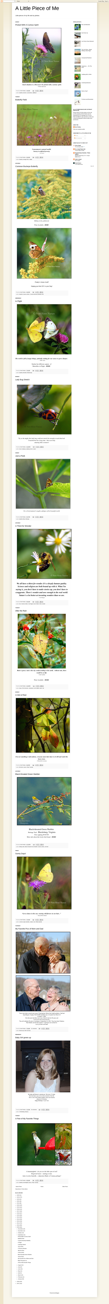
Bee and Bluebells (85, 24)
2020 (18, 1205)
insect (20, 448)
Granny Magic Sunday (79, 150)
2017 (18, 1211)
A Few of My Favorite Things (27, 1119)
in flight (30, 159)
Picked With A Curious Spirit (26, 25)
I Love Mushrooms (79, 164)
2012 (18, 1221)
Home (42, 1186)
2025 (18, 1195)
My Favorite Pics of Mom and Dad (29, 929)
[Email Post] (33, 90)
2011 (18, 1223)
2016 (18, 1213)
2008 (18, 1281)
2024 (18, 1197)
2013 (18, 1219)
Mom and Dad (27, 1030)
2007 (18, 1283)
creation (31, 921)
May (19, 1271)
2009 (18, 1227)
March (19, 1275)
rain (43, 688)
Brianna (26, 1111)
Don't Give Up (84, 33)
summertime (29, 92)
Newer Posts (19, 1186)
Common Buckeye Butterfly (26, 166)
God (34, 921)
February (20, 1277)
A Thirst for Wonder (23, 526)
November (20, 1230)
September (20, 1234)
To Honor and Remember (87, 99)
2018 (18, 1209)
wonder (43, 603)
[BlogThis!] (37, 91)
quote (41, 688)
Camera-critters (26, 294)
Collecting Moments (86, 82)
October (20, 1232)
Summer (24, 92)
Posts (76, 135)
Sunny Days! (20, 853)
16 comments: (34, 1109)
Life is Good (78, 145)
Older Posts (65, 1186)
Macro (37, 603)
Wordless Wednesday (27, 372)
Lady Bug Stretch (22, 380)
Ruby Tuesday (30, 767)
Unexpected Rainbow (86, 57)
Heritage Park (26, 159)
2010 (18, 1225)
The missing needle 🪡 (79, 146)
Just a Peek (20, 456)
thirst (41, 603)
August (20, 1265)
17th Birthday (22, 1111)
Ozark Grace (78, 163)
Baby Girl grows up (23, 1037)
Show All (92, 166)
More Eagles (77, 160)
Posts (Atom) (25, 1189)
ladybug (23, 448)
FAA (43, 294)
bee (20, 603)
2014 (18, 1217)
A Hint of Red (20, 695)
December (20, 1229)
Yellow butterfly (39, 921)
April (19, 1273)
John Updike (36, 688)
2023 (18, 1199)
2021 (18, 1203)
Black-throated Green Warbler (27, 774)
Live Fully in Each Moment (87, 41)
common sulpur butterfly (24, 921)
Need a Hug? (84, 91)
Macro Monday (26, 519)
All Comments (78, 138)
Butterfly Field (21, 100)
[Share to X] (39, 91)
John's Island (78, 159)
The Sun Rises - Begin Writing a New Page (86, 50)
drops (20, 688)
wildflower (35, 92)
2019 (18, 1207)
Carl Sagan (30, 603)
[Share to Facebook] (41, 91)
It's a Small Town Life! (80, 149)
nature (34, 448)
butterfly (20, 92)
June (19, 1269)
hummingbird (25, 1182)
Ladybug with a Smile (86, 74)
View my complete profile (79, 129)
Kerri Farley (78, 127)
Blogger (57, 1293)
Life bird (46, 846)
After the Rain (21, 611)
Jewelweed (31, 688)
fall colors (26, 688)
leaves (25, 767)
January (20, 1279)
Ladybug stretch (29, 448)
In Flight (18, 301)
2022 (18, 1201)
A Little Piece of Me (37, 8)
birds (23, 846)
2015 (18, 1215)
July (19, 1267)
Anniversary (21, 1030)
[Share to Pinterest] (42, 91)
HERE (47, 225)
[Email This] (36, 91)
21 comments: (34, 1028)
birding (20, 846)
